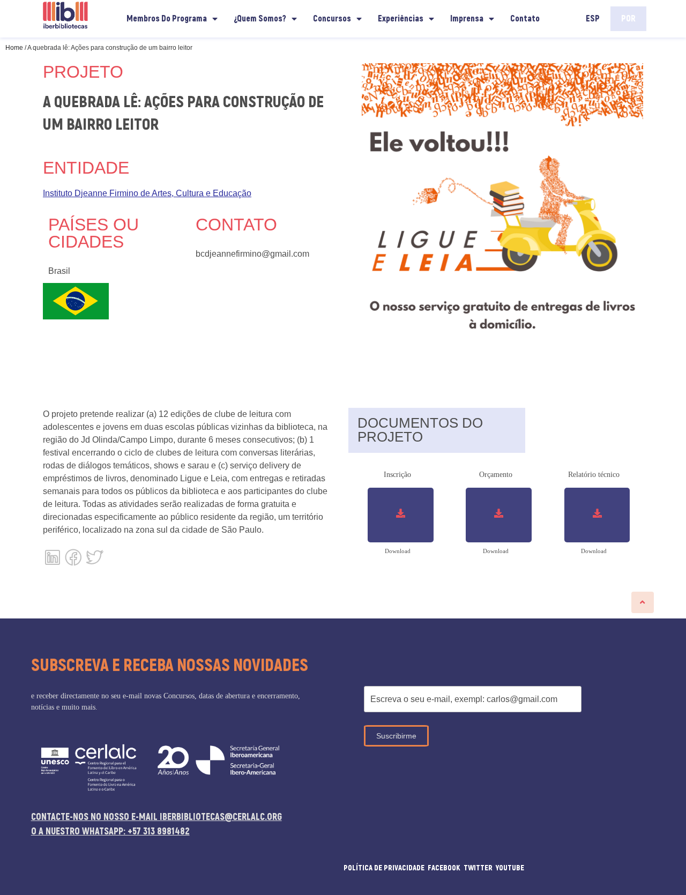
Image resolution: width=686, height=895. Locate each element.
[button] (642, 602)
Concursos (332, 18)
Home (14, 47)
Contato (525, 18)
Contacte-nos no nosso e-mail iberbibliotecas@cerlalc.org (156, 817)
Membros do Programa (166, 18)
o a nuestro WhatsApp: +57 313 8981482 (110, 831)
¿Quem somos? (260, 18)
